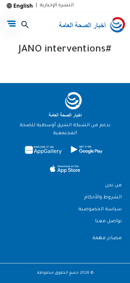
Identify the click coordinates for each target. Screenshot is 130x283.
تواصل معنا (108, 221)
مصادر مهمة (107, 238)
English (22, 5)
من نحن (113, 185)
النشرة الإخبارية (55, 5)
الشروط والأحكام (103, 197)
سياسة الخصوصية (100, 209)
